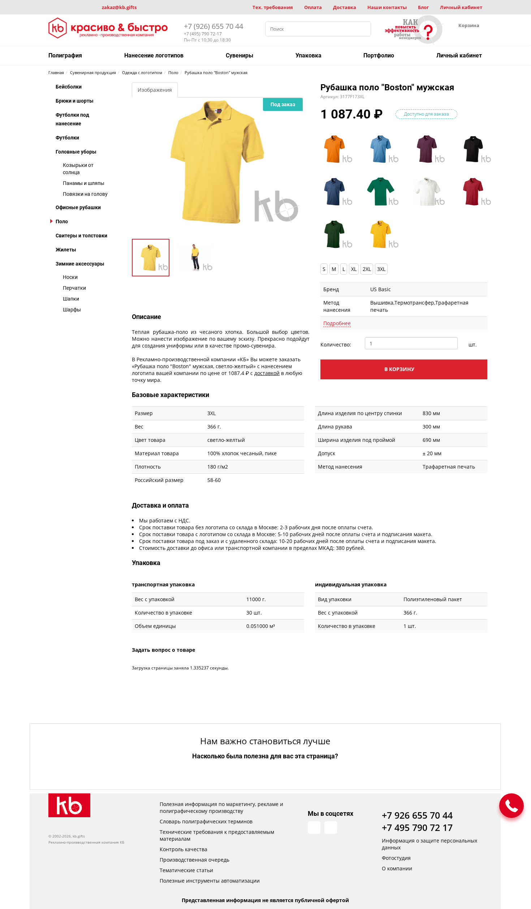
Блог (423, 7)
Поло (62, 221)
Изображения (155, 89)
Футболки (67, 138)
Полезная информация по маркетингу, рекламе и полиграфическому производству (221, 807)
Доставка (344, 7)
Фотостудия (396, 857)
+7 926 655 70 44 (417, 815)
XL (354, 269)
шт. (473, 344)
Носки (70, 277)
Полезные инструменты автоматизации (210, 880)
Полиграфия (65, 55)
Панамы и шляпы (83, 183)
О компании (397, 868)
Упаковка (308, 55)
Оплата (313, 7)
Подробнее (337, 323)
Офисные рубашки (78, 207)
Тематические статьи (186, 870)
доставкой (267, 373)
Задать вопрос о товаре (163, 649)
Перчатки (74, 288)
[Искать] (363, 28)
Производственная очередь (194, 859)
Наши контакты (387, 7)
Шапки (71, 299)
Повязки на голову (85, 194)
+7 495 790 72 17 (417, 827)
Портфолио (378, 55)
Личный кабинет (461, 7)
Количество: (335, 344)
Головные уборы (76, 152)
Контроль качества (183, 849)
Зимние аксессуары (80, 264)
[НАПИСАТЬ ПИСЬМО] (511, 805)
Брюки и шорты (75, 101)
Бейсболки (69, 87)
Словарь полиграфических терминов (206, 821)
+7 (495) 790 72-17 (203, 34)
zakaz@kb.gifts (119, 7)
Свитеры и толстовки (81, 235)
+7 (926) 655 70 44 (213, 26)
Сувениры (239, 55)
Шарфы (72, 310)
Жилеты (66, 250)
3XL (381, 269)
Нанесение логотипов (154, 55)
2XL (367, 269)
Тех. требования (272, 7)
